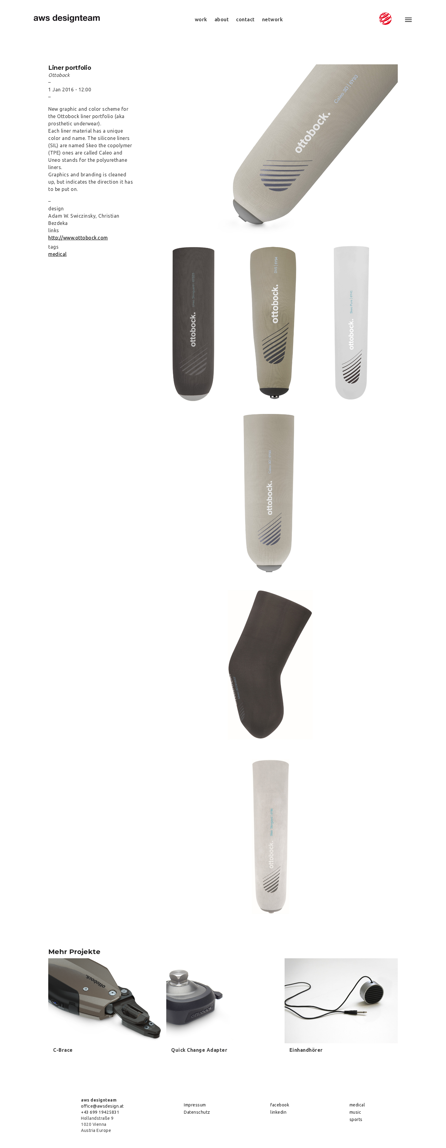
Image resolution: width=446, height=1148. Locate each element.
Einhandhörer (306, 1050)
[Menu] (405, 19)
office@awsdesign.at (102, 1106)
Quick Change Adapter (199, 1050)
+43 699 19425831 (100, 1112)
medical (57, 254)
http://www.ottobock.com (78, 237)
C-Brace (63, 1050)
